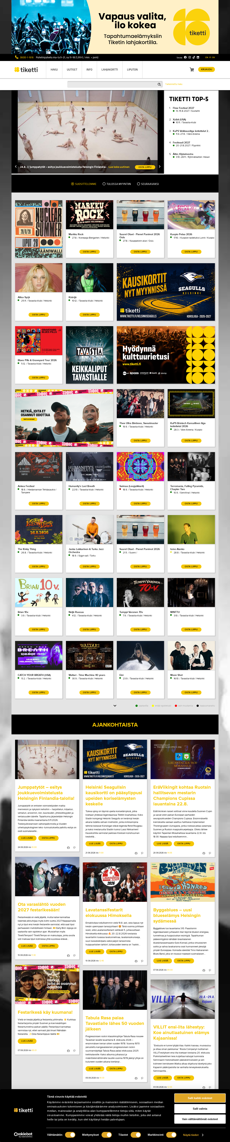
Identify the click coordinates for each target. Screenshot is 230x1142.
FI (210, 57)
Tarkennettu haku (173, 84)
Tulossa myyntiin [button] (118, 184)
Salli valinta (200, 1108)
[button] (16, 167)
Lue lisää (27, 838)
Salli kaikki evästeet (200, 1098)
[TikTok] (194, 57)
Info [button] (89, 69)
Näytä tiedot (190, 1134)
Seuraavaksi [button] (150, 184)
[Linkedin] (198, 57)
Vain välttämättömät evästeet (200, 1119)
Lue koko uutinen (119, 167)
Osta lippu (48, 838)
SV (213, 57)
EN (206, 57)
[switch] (107, 1135)
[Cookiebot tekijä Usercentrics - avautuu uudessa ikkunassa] (23, 1135)
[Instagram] (190, 57)
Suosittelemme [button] (85, 184)
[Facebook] (185, 57)
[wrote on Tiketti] (47, 759)
